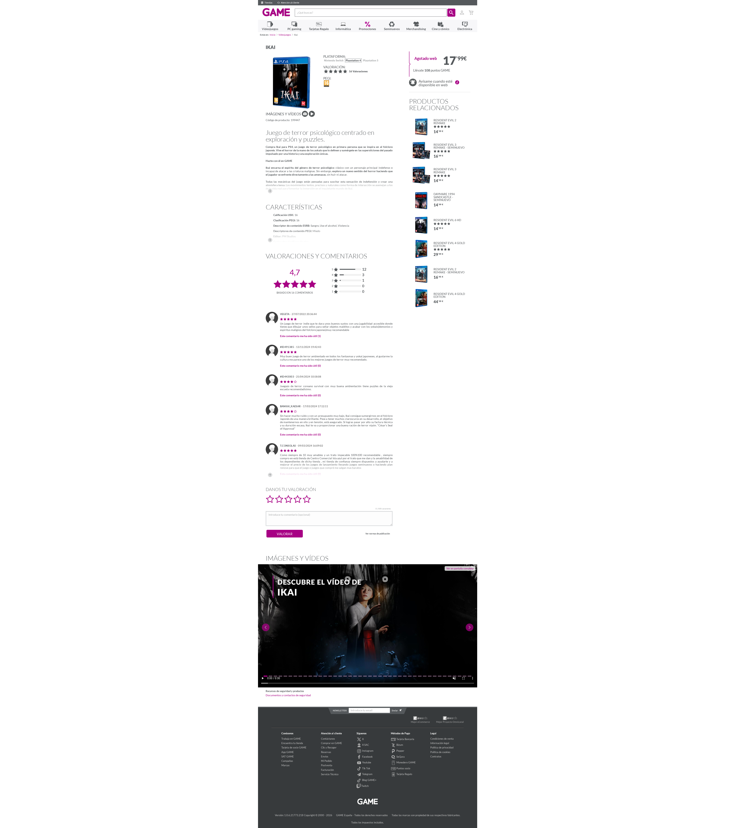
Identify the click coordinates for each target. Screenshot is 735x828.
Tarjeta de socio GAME (293, 747)
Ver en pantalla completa (460, 568)
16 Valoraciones (358, 71)
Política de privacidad (441, 747)
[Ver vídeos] (312, 114)
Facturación (327, 769)
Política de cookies (440, 752)
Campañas (287, 760)
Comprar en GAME (331, 743)
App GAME (287, 752)
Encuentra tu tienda (292, 743)
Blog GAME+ (369, 780)
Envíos (324, 756)
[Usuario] (462, 13)
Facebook (367, 756)
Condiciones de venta (442, 738)
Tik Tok (366, 768)
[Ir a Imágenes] (305, 114)
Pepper (400, 750)
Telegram (367, 774)
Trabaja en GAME (291, 738)
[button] (451, 13)
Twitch (365, 785)
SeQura (400, 756)
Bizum (399, 744)
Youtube (366, 762)
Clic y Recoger (328, 747)
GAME (276, 12)
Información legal (439, 743)
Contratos (435, 756)
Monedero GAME (406, 762)
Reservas (326, 752)
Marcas (285, 765)
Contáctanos (328, 738)
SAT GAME (287, 756)
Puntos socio (403, 768)
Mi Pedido (326, 760)
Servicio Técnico (329, 774)
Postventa (326, 765)
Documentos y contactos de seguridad (288, 695)
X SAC (365, 744)
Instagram (367, 750)
